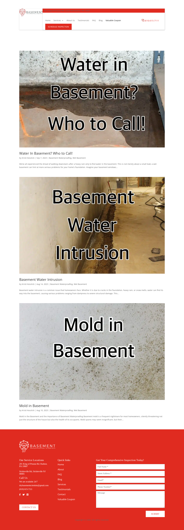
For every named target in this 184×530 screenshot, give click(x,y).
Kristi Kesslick (28, 158)
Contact (62, 494)
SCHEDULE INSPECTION (58, 26)
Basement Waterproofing (60, 158)
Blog (101, 20)
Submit (155, 514)
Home (48, 20)
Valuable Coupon (113, 20)
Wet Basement (79, 158)
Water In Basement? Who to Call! (46, 153)
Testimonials (83, 20)
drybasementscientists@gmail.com (33, 485)
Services (57, 20)
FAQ (94, 20)
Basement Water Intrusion (40, 279)
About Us (71, 20)
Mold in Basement (34, 405)
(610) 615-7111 (152, 20)
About (61, 469)
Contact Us (29, 507)
